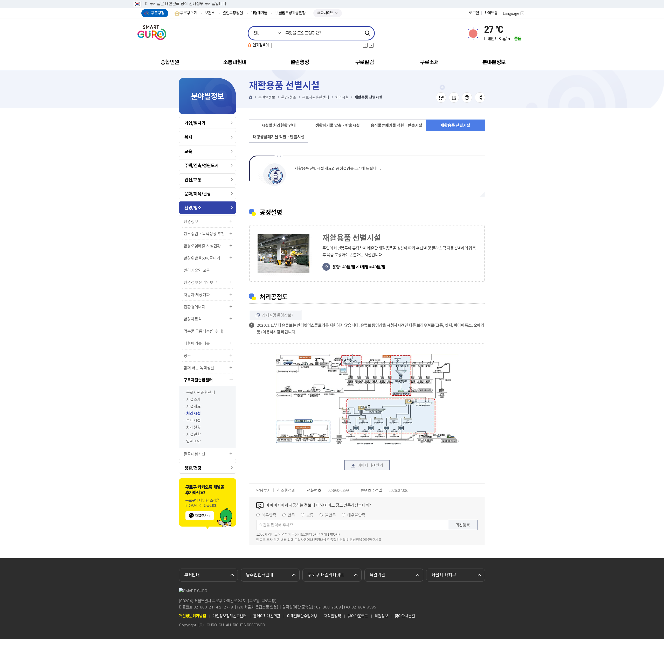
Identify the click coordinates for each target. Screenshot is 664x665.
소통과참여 (234, 62)
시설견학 (193, 434)
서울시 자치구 (443, 575)
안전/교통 (193, 179)
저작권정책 (332, 616)
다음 (371, 45)
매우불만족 (356, 515)
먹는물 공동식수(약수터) (203, 331)
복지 (188, 137)
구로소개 (429, 62)
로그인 (474, 13)
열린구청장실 (233, 13)
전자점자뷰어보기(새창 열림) (441, 97)
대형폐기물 (259, 13)
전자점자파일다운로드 (454, 97)
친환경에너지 (194, 307)
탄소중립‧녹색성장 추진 (204, 233)
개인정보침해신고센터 (229, 616)
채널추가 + (203, 515)
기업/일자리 (194, 123)
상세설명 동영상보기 (278, 315)
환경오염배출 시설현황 (202, 246)
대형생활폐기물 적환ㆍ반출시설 (279, 136)
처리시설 (193, 413)
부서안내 (192, 575)
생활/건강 (193, 468)
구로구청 (157, 13)
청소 (187, 355)
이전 (365, 45)
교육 (188, 151)
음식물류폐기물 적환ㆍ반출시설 (396, 125)
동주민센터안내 (259, 575)
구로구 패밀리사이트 (326, 575)
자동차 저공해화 (197, 294)
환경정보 (191, 221)
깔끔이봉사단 (194, 454)
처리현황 (193, 427)
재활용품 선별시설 (455, 125)
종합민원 (170, 62)
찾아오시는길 (405, 616)
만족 (291, 515)
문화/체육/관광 (197, 193)
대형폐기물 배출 (197, 343)
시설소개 (193, 399)
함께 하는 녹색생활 (199, 367)
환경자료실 (193, 319)
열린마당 (193, 441)
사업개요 (193, 406)
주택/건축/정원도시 (201, 165)
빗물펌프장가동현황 (290, 13)
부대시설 (193, 420)
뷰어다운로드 (358, 616)
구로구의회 (188, 13)
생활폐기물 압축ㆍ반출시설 (337, 125)
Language (511, 13)
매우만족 (269, 515)
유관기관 (377, 575)
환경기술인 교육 (197, 270)
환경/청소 (193, 207)
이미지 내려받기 (370, 465)
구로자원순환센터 (198, 380)
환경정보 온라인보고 (200, 282)
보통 (310, 515)
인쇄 (467, 97)
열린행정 (299, 62)
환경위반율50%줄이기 (202, 258)
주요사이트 (325, 13)
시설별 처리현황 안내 (278, 125)
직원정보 (381, 616)
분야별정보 (494, 62)
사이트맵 (491, 13)
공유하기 (480, 97)
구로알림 (364, 62)
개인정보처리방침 (192, 616)
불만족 (330, 515)
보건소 (210, 13)
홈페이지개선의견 (266, 616)
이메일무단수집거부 (302, 616)
